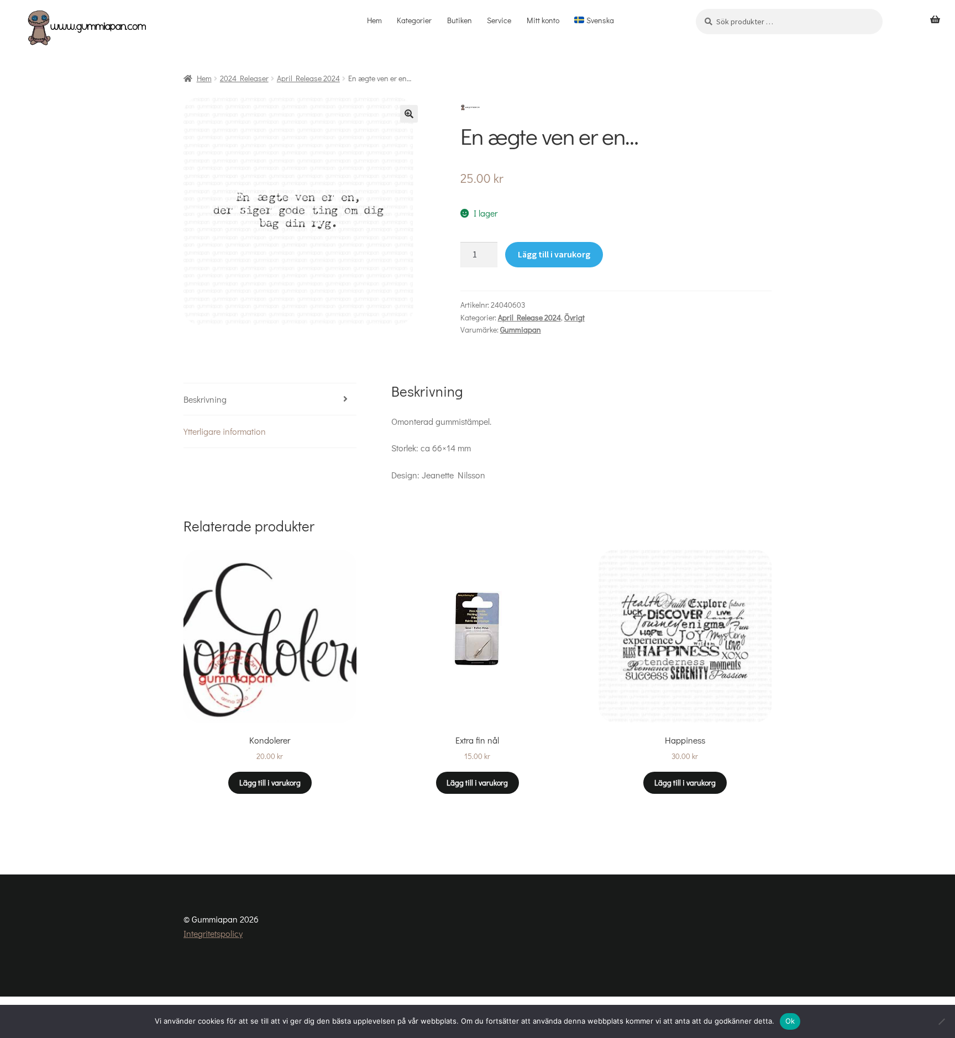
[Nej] (941, 1021)
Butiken (459, 20)
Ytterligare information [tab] (224, 431)
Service (499, 20)
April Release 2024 (308, 78)
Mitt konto (543, 20)
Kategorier (414, 20)
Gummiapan (520, 329)
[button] (409, 114)
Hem (374, 20)
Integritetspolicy (213, 933)
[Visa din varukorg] (935, 20)
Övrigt (574, 317)
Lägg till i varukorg (554, 254)
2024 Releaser (244, 78)
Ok (790, 1020)
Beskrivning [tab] (205, 399)
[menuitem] (594, 20)
